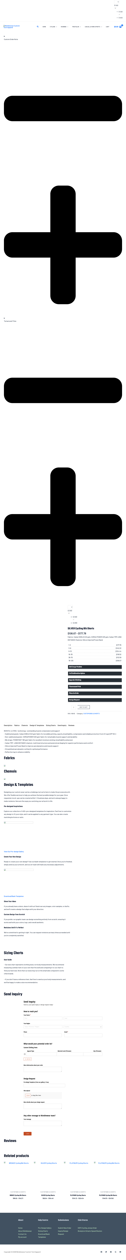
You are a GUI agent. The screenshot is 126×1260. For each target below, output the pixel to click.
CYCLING (52, 26)
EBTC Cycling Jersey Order (87, 1228)
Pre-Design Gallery (44, 1228)
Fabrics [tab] (16, 725)
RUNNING (63, 26)
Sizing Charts (43, 1231)
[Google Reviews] (115, 1252)
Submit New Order (64, 1228)
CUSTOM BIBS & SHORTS (91, 713)
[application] (56, 26)
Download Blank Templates (14, 896)
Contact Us (22, 1234)
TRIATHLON (75, 26)
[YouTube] (120, 1252)
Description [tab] (8, 725)
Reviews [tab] (71, 725)
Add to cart (84, 707)
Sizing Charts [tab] (51, 725)
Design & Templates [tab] (37, 725)
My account (22, 1237)
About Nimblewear (25, 1231)
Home (44, 26)
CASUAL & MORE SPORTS (92, 26)
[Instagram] (111, 1252)
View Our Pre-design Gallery (14, 851)
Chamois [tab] (24, 725)
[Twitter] (106, 1252)
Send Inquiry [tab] (62, 725)
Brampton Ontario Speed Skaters (90, 1231)
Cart (107, 26)
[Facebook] (101, 1252)
